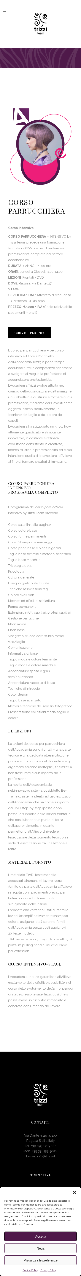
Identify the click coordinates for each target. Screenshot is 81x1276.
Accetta (40, 1236)
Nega (40, 1248)
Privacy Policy (48, 1270)
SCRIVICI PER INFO (30, 333)
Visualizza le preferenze (40, 1260)
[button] (74, 1192)
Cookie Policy (30, 1270)
